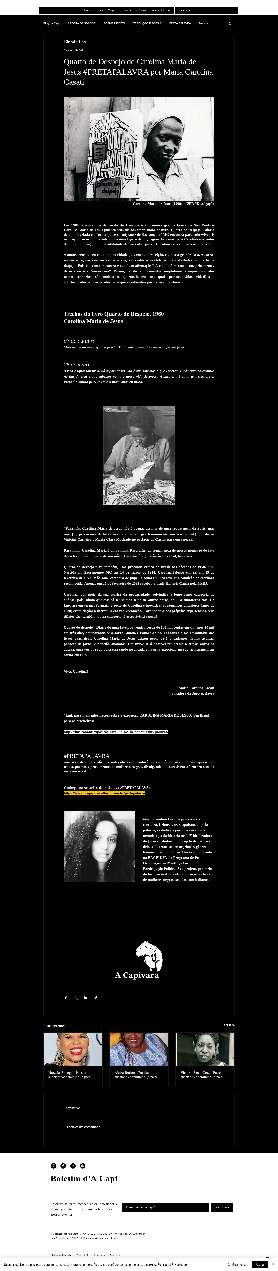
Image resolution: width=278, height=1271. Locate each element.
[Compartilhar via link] (95, 998)
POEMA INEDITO (114, 23)
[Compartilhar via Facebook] (66, 998)
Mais (202, 23)
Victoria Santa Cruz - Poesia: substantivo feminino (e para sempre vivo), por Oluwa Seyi (203, 1074)
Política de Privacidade (62, 1255)
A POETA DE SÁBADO (81, 23)
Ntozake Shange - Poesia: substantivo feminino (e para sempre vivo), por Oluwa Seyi (70, 1074)
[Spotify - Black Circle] (82, 1166)
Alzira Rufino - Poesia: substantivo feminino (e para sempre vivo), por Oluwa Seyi (137, 1074)
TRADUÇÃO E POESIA (147, 23)
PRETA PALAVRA (180, 23)
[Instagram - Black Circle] (53, 1166)
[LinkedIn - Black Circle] (73, 1166)
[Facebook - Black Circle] (63, 1166)
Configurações (237, 1264)
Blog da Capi (51, 23)
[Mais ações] (211, 50)
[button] (229, 23)
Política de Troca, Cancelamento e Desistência (99, 1255)
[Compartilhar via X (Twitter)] (76, 998)
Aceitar (260, 1264)
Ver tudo (229, 1025)
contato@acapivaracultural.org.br (105, 1238)
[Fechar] (273, 1264)
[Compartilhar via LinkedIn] (86, 998)
